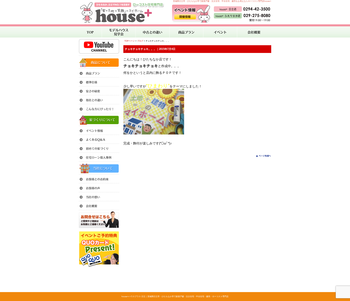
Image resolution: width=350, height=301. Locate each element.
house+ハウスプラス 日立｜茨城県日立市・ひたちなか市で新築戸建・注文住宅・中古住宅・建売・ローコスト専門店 (175, 296)
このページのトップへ (261, 156)
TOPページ (129, 41)
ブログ (140, 41)
